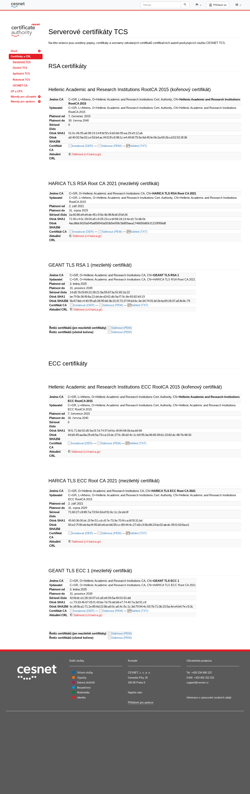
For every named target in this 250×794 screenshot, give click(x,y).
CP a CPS (16, 91)
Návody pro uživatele (23, 96)
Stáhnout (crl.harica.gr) (86, 154)
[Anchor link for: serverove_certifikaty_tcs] (131, 31)
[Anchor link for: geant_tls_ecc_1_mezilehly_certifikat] (134, 570)
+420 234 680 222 (201, 672)
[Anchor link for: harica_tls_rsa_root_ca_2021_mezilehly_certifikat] (161, 183)
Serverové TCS (22, 61)
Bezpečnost (84, 687)
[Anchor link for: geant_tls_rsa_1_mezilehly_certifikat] (134, 264)
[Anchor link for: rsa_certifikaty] (89, 65)
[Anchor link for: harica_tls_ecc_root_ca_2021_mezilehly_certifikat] (162, 480)
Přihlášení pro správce (140, 702)
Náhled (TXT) (138, 145)
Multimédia (83, 692)
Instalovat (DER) (83, 145)
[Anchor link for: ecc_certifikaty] (90, 363)
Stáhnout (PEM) (111, 145)
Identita (81, 697)
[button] (198, 5)
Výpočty (82, 677)
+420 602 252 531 (204, 677)
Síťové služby (85, 672)
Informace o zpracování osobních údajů (209, 697)
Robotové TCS (21, 79)
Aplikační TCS (21, 73)
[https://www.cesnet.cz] (37, 672)
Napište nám (135, 692)
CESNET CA (20, 85)
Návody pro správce (23, 101)
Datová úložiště (86, 682)
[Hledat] (185, 5)
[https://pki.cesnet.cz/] (26, 29)
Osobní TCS (20, 67)
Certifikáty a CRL (21, 56)
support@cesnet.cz (198, 682)
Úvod (14, 51)
